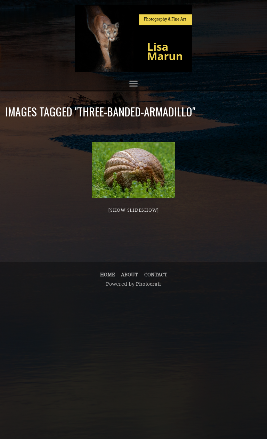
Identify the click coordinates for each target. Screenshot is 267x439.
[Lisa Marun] (133, 38)
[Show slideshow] (133, 210)
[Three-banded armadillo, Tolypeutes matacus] (133, 170)
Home (107, 274)
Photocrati (148, 284)
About (129, 274)
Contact (155, 274)
